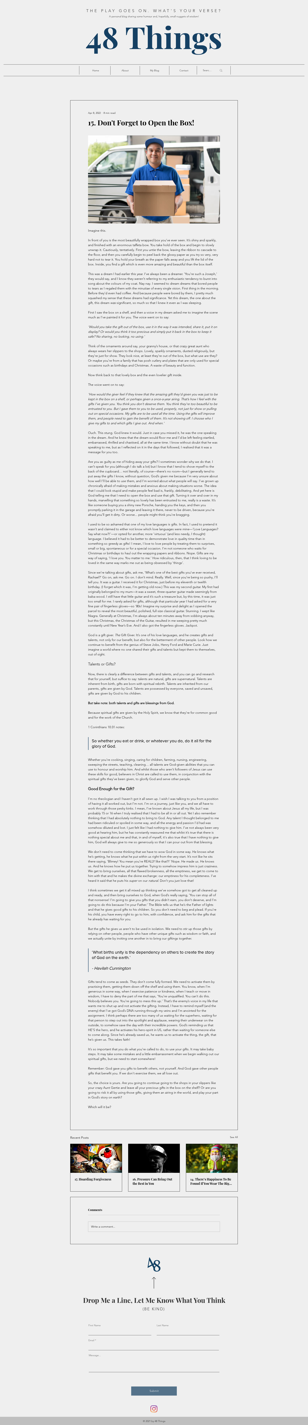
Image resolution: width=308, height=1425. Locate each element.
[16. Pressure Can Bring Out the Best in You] (154, 1158)
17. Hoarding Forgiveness (93, 1179)
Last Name (163, 1325)
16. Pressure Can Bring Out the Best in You (152, 1181)
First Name (94, 1325)
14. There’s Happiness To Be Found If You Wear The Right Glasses (211, 1181)
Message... (95, 1355)
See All (234, 1137)
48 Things (154, 36)
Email (91, 1340)
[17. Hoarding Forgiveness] (96, 1158)
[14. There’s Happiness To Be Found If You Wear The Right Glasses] (212, 1158)
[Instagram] (153, 1408)
